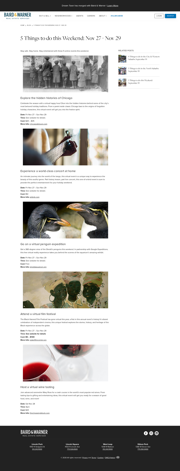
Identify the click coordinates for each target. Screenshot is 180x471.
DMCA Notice (110, 457)
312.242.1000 (37, 449)
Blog (29, 25)
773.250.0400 (143, 449)
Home (22, 25)
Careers (91, 16)
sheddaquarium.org (38, 267)
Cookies (100, 457)
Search (170, 16)
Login (159, 16)
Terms (94, 457)
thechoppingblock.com (40, 413)
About (102, 16)
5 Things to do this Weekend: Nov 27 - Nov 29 (50, 25)
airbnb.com (34, 197)
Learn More (112, 5)
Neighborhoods (63, 16)
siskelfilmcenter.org (38, 340)
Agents (79, 16)
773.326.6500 (72, 449)
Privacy (85, 457)
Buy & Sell (44, 16)
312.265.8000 (117, 16)
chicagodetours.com (38, 124)
